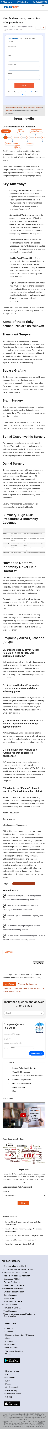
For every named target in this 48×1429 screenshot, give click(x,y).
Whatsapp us (8, 2)
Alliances (9, 1332)
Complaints (10, 1344)
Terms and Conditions (14, 1351)
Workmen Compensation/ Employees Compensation (19, 1315)
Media (7, 1384)
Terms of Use (29, 91)
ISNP (7, 1381)
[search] (41, 1013)
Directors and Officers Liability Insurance (27, 1076)
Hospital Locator (12, 1371)
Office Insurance (10, 1304)
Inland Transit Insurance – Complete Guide (20, 1240)
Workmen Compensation (21, 1080)
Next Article (9, 984)
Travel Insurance (10, 1311)
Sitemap (8, 1397)
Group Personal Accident (21, 1083)
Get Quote (9, 952)
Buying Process (36, 131)
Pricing (20, 131)
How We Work (11, 1348)
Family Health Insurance (13, 1285)
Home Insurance (10, 1295)
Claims (17, 147)
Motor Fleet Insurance (12, 1301)
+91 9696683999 (41, 2)
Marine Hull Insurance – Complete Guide (20, 1244)
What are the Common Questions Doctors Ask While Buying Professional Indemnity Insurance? (23, 987)
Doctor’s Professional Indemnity (24, 883)
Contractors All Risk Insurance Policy (19, 1269)
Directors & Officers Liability (15, 1272)
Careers (8, 1338)
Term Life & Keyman (11, 1308)
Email (10, 74)
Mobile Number (10, 1043)
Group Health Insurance (21, 1072)
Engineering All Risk (11, 1279)
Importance (6, 131)
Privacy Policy (11, 1390)
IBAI (7, 1374)
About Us (9, 1328)
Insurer (30, 144)
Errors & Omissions (11, 1282)
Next (24, 85)
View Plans (38, 963)
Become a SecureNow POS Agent (19, 1335)
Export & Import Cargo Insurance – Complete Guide (24, 1236)
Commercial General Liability (15, 1266)
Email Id (7, 1048)
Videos (8, 1354)
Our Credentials (12, 1387)
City (9, 55)
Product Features (12, 144)
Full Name (12, 46)
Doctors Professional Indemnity (24, 1068)
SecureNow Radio (13, 1393)
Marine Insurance (18, 1087)
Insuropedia (10, 1377)
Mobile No (12, 64)
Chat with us (24, 2)
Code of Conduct (12, 1341)
